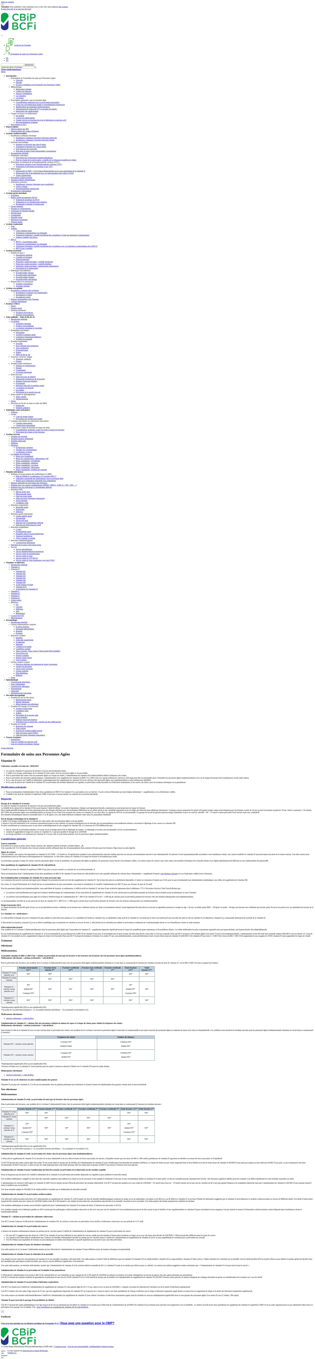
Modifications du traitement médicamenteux (33, 107)
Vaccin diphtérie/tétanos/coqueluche (30, 551)
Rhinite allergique (23, 702)
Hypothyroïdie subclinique (26, 275)
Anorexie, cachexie (23, 359)
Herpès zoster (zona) (24, 658)
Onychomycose (22, 653)
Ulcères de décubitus (24, 666)
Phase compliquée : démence (27, 463)
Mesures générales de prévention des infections (29, 483)
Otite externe (21, 728)
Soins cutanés (21, 397)
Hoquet (19, 368)
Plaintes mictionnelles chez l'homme (25, 299)
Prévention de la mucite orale (27, 715)
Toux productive (22, 348)
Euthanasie (20, 405)
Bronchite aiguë (22, 507)
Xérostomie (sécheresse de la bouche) (30, 379)
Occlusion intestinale (24, 372)
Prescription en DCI (18, 125)
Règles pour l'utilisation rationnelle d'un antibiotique (36, 481)
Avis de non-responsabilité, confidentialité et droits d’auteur (91, 1346)
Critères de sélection (23, 91)
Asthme (14, 228)
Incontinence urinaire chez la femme (25, 290)
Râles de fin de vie (23, 355)
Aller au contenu (7, 2)
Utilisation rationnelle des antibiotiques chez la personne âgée (39, 478)
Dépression (20, 332)
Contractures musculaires (25, 425)
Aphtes (18, 713)
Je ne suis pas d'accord (22, 9)
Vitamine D (15, 593)
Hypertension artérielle (19, 153)
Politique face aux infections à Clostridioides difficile (31, 487)
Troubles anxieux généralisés (22, 439)
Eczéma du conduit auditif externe (29, 731)
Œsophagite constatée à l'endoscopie (30, 204)
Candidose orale (22, 503)
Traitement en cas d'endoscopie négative (31, 202)
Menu (3, 72)
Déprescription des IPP (20, 129)
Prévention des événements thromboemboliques (34, 158)
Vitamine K (15, 598)
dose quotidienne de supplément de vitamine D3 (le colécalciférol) (62, 1307)
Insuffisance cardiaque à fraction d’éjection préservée (36, 138)
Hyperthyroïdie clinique (25, 277)
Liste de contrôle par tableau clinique (25, 744)
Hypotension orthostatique (21, 191)
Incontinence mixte (23, 297)
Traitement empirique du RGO (27, 200)
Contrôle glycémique (24, 257)
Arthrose (14, 412)
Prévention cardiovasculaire (21, 178)
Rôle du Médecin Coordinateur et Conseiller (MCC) (36, 476)
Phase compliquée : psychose (27, 465)
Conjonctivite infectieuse (25, 543)
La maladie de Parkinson (20, 454)
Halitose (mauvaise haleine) (26, 381)
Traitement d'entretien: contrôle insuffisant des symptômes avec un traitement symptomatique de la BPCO (56, 246)
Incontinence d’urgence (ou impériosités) (31, 293)
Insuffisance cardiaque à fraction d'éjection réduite (35, 140)
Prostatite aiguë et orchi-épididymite (30, 534)
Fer (17, 605)
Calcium (19, 607)
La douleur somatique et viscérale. (29, 328)
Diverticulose (16, 213)
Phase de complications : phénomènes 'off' (32, 459)
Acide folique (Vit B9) (24, 585)
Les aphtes (20, 390)
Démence (14, 445)
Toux (13, 226)
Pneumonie (20, 509)
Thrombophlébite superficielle (27, 189)
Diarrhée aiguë (16, 217)
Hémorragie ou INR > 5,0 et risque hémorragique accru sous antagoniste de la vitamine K (50, 171)
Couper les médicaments (25, 118)
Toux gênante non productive (27, 346)
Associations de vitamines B (27, 589)
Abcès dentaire (21, 501)
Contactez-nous (60, 1346)
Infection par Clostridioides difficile (29, 523)
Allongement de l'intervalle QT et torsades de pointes (36, 109)
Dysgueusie (20, 383)
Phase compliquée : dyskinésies (28, 461)
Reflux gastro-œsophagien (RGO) (24, 198)
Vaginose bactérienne (24, 536)
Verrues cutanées (22, 655)
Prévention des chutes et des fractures (30, 432)
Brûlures (19, 675)
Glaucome (15, 691)
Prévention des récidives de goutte (29, 419)
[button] (157, 787)
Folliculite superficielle (24, 640)
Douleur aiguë (16, 308)
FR (7, 58)
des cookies (63, 7)
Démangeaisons (22, 399)
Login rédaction (7, 748)
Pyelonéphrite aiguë (23, 532)
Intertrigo (19, 644)
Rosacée (19, 631)
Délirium (14, 443)
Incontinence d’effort (24, 295)
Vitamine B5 (21, 578)
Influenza (19, 512)
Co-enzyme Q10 (17, 616)
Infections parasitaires (19, 220)
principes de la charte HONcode (35, 1351)
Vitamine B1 (21, 571)
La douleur (15, 321)
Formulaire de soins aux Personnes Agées (26, 54)
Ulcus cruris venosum (24, 669)
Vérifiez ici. (12, 1353)
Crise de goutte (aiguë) (24, 417)
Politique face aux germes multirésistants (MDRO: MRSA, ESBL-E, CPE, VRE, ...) (44, 485)
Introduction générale (24, 255)
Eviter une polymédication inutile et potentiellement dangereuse (40, 105)
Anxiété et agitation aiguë (26, 335)
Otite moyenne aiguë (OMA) (27, 733)
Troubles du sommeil (24, 339)
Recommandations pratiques (27, 122)
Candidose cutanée (23, 649)
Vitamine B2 (21, 574)
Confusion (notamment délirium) (28, 337)
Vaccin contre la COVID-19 (27, 558)
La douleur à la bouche (25, 388)
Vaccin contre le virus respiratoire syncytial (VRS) (35, 560)
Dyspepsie (15, 195)
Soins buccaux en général (26, 377)
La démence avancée (24, 452)
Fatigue (19, 361)
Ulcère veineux (22, 186)
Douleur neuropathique (25, 315)
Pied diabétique (22, 673)
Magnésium (20, 613)
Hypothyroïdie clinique (25, 273)
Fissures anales (16, 222)
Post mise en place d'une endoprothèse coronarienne (36, 151)
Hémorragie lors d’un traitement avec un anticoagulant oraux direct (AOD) (45, 173)
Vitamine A (15, 567)
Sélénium (19, 609)
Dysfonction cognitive (24, 447)
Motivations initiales (23, 89)
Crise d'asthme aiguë (24, 231)
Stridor (18, 352)
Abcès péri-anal (22, 520)
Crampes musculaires (24, 423)
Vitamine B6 (21, 580)
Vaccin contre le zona (24, 556)
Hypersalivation (22, 350)
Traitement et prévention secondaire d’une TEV (34, 167)
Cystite (18, 529)
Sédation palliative (23, 408)
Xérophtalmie (16, 689)
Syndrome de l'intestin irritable (22, 211)
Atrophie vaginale (23, 286)
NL (7, 60)
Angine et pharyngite (24, 709)
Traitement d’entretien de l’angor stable (31, 147)
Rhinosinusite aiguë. (24, 700)
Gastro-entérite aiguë (24, 516)
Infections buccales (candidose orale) (30, 386)
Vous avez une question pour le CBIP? (87, 1323)
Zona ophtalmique (18, 684)
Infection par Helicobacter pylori (28, 525)
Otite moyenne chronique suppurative (30, 498)
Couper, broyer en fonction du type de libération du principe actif (41, 120)
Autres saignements (23, 175)
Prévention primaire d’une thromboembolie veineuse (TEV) (39, 164)
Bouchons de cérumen (24, 726)
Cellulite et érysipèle (24, 647)
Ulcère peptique (17, 206)
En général (20, 116)
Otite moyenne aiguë (24, 496)
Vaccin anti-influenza (24, 549)
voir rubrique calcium (168, 874)
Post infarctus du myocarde (26, 149)
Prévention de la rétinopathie (27, 268)
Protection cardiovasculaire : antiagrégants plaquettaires (37, 266)
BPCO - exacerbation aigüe (26, 242)
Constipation (16, 215)
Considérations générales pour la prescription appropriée (37, 102)
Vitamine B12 (21, 587)
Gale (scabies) (21, 660)
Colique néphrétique (19, 301)
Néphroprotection (22, 259)
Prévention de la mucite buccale (28, 392)
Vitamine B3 (21, 576)
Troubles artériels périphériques (23, 180)
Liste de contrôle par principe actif (24, 742)
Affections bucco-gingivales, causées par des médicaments (38, 722)
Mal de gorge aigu (23, 492)
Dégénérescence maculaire (21, 693)
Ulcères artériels (22, 671)
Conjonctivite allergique (20, 686)
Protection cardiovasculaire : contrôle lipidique (34, 264)
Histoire (19, 82)
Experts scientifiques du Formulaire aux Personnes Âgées (38, 85)
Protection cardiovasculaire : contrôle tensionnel (34, 262)
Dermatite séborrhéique (25, 629)
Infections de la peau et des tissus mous (26, 545)
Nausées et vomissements (21, 209)
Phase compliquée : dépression (27, 467)
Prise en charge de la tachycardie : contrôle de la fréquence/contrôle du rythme (46, 160)
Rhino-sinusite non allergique (27, 704)
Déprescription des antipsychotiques (25, 131)
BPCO (13, 240)
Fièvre (13, 306)
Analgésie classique (23, 324)
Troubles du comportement (26, 450)
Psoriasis (19, 633)
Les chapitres (21, 96)
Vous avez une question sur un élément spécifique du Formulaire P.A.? (30, 1323)
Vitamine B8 (21, 582)
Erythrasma (20, 642)
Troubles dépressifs (18, 441)
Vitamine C (15, 591)
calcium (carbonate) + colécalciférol (20, 1018)
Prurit (13, 678)
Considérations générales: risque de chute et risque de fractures (40, 430)
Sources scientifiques (24, 94)
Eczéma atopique (22, 627)
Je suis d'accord (7, 9)
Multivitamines (16, 618)
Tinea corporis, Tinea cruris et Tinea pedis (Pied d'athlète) (38, 651)
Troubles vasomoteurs (24, 284)
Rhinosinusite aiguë (23, 494)
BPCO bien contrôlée (24, 248)
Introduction (15, 739)
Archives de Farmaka (22, 45)
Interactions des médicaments (27, 111)
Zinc (17, 611)
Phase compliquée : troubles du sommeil (31, 470)
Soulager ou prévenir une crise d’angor (31, 144)
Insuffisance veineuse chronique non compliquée (35, 184)
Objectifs (19, 80)
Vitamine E (15, 596)
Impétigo (19, 638)
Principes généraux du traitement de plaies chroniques (36, 664)
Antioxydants (16, 600)
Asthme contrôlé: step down (27, 237)
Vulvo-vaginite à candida (25, 538)
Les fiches (20, 98)
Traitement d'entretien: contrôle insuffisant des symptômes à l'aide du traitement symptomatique (52, 235)
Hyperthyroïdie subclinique (26, 279)
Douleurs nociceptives (24, 313)
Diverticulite (20, 518)
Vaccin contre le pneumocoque (28, 554)
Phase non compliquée (24, 456)
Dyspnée (19, 344)
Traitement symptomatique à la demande (31, 233)
